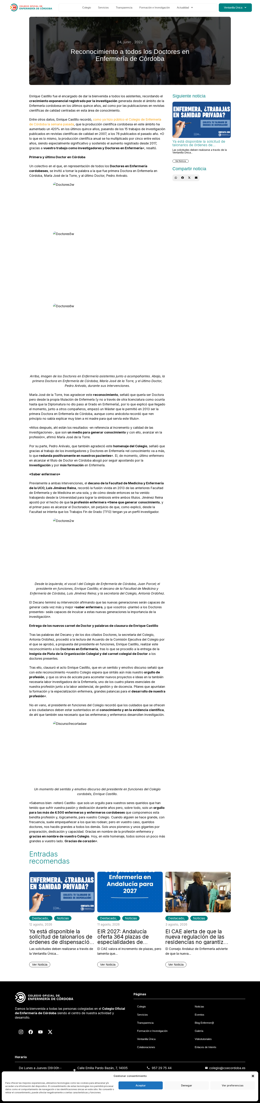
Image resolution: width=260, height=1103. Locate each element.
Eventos (199, 1014)
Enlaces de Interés (205, 1047)
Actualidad (183, 7)
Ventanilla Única (233, 7)
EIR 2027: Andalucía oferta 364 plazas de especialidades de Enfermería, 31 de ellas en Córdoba (129, 942)
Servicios (103, 7)
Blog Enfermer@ (204, 1022)
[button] (253, 1076)
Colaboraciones (146, 1047)
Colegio (86, 7)
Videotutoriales (203, 1038)
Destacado (40, 918)
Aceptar (141, 1085)
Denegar (186, 1085)
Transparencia (124, 7)
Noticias (63, 918)
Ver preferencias (232, 1085)
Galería (199, 1030)
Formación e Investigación (154, 7)
